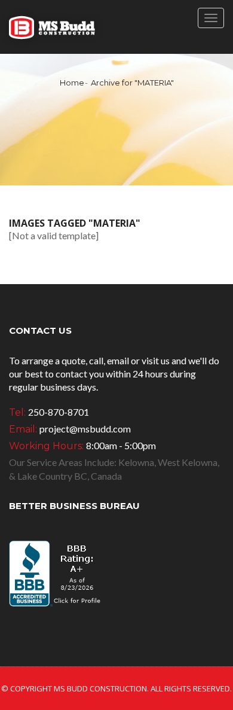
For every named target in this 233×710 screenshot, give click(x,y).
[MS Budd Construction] (51, 27)
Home (72, 82)
